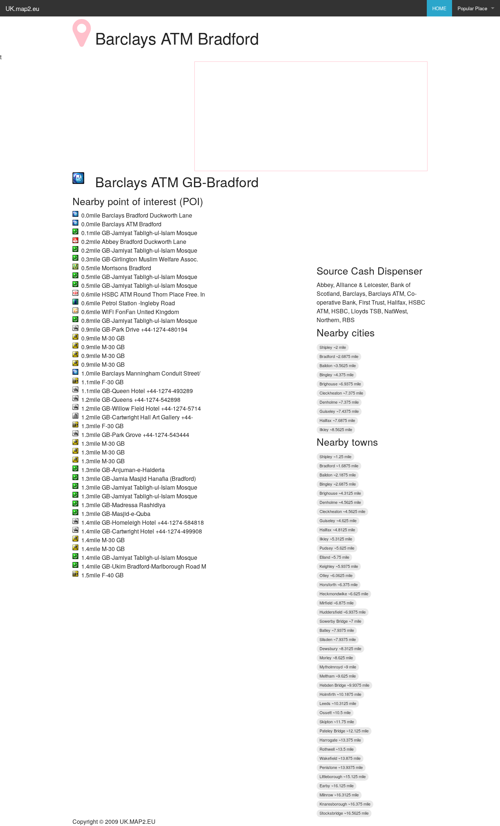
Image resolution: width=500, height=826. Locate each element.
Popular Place (472, 8)
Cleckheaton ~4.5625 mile (342, 511)
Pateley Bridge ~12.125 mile (344, 730)
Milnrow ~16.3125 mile (339, 794)
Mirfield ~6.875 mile (337, 603)
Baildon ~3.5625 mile (338, 365)
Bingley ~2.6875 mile (338, 484)
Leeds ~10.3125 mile (338, 703)
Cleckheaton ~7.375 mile (341, 393)
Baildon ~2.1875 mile (338, 475)
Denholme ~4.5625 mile (340, 502)
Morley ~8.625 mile (336, 657)
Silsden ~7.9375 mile (338, 639)
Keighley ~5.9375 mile (339, 566)
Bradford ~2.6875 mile (339, 356)
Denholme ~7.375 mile (339, 402)
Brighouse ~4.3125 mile (340, 493)
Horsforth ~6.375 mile (339, 584)
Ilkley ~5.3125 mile (336, 539)
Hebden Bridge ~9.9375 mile (344, 685)
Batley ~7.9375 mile (337, 630)
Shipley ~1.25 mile (335, 456)
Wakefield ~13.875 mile (340, 758)
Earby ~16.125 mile (337, 785)
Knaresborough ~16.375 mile (345, 804)
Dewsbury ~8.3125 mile (340, 648)
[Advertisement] (127, 107)
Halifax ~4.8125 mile (337, 529)
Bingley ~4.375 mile (337, 374)
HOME (439, 8)
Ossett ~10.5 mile (335, 712)
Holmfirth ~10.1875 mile (340, 694)
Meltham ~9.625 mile (338, 676)
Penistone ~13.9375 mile (341, 767)
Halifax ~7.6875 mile (337, 420)
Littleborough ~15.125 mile (343, 776)
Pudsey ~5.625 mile (337, 548)
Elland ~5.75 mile (334, 557)
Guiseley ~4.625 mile (338, 520)
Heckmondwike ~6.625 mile (344, 593)
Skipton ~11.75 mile (337, 721)
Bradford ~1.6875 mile (339, 465)
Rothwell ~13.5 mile (337, 749)
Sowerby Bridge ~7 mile (340, 621)
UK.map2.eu (22, 8)
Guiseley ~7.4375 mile (339, 411)
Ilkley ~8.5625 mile (336, 429)
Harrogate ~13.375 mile (340, 740)
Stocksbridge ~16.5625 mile (344, 813)
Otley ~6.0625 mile (336, 575)
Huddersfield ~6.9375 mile (343, 612)
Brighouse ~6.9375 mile (340, 383)
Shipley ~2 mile (333, 347)
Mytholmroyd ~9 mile (338, 667)
